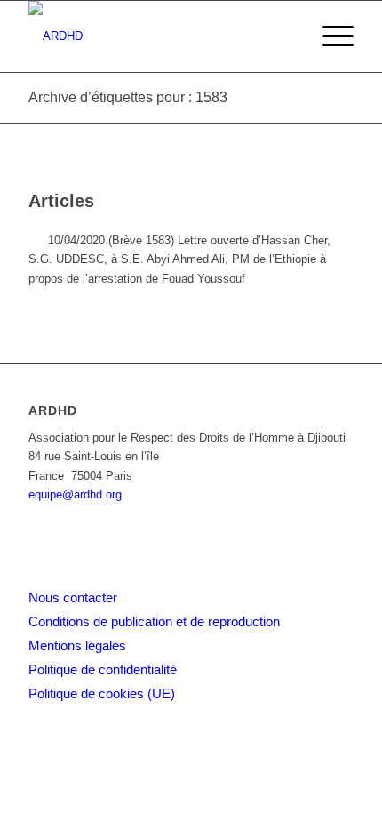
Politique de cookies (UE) (101, 693)
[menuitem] (329, 36)
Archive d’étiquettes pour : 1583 (127, 97)
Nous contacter (72, 597)
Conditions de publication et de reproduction (154, 621)
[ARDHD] (158, 36)
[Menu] (329, 36)
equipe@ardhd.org (75, 494)
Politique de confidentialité (102, 669)
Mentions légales (77, 645)
